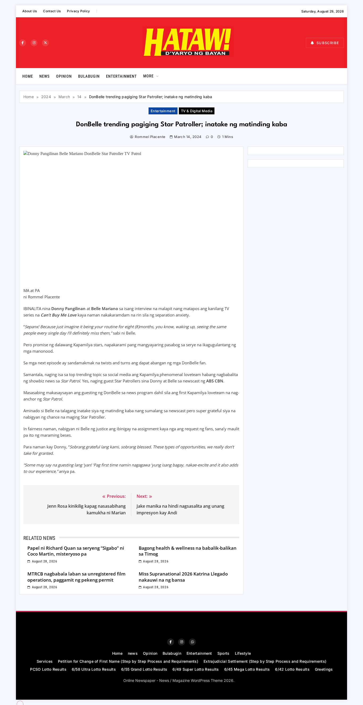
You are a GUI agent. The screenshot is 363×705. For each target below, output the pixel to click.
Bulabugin (89, 76)
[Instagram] (34, 42)
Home (27, 76)
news (44, 76)
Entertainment (121, 76)
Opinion (64, 76)
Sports (223, 653)
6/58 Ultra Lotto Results (94, 669)
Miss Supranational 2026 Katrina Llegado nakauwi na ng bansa (183, 577)
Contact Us (52, 11)
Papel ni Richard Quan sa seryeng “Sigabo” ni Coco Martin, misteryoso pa (75, 551)
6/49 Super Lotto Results (195, 669)
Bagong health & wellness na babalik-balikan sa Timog (188, 551)
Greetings (324, 669)
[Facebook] (22, 42)
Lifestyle (243, 653)
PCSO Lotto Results (48, 669)
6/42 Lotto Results (292, 669)
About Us (29, 11)
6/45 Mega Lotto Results (247, 669)
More (148, 76)
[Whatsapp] (192, 642)
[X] (45, 42)
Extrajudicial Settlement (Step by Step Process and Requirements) (265, 661)
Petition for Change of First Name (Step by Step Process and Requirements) (128, 661)
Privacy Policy (78, 11)
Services (45, 661)
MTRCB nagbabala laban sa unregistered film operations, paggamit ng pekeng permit (76, 577)
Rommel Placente (150, 137)
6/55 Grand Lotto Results (144, 669)
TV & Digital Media (197, 111)
